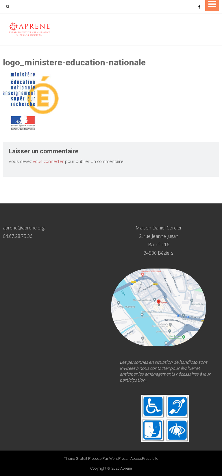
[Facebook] (199, 6)
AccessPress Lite (144, 458)
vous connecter (48, 161)
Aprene (126, 468)
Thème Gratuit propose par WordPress (96, 458)
